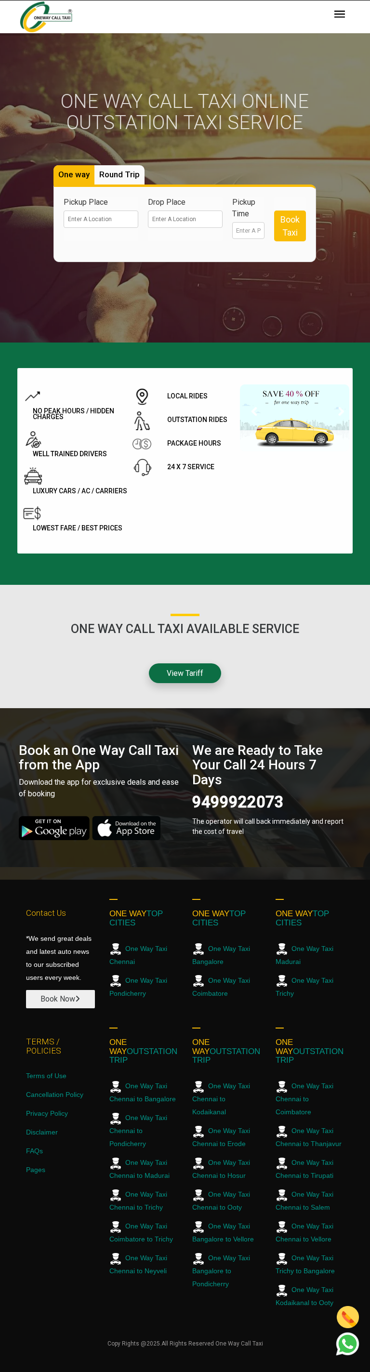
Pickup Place (86, 202)
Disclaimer (42, 1132)
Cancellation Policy (54, 1094)
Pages (35, 1170)
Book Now (57, 998)
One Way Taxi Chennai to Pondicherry (138, 1131)
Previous (254, 414)
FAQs (34, 1151)
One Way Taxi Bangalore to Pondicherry (221, 1271)
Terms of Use (46, 1076)
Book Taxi (290, 225)
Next (334, 414)
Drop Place (166, 202)
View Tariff (185, 673)
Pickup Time (243, 208)
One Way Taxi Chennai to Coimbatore (304, 1099)
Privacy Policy (47, 1113)
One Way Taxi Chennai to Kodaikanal (221, 1099)
